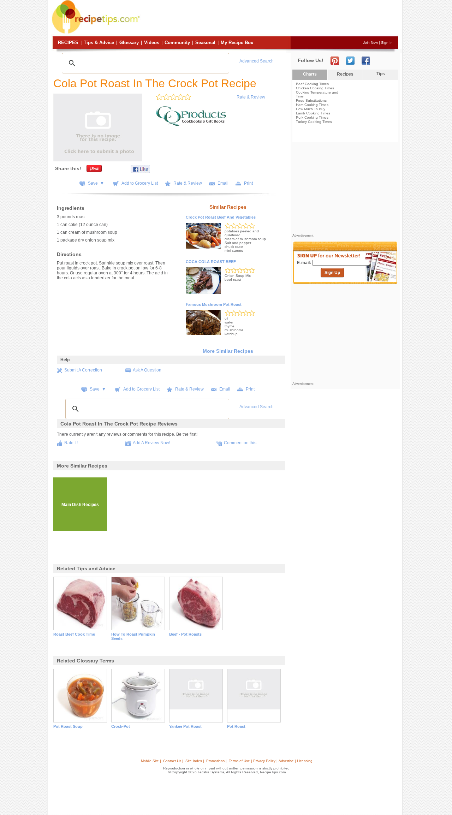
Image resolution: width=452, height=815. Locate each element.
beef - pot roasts (185, 634)
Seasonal (205, 42)
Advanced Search (256, 61)
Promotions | (216, 761)
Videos (151, 42)
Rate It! (71, 442)
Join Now (370, 42)
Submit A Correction (83, 370)
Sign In (387, 42)
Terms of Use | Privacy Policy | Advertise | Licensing (271, 761)
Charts (310, 74)
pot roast (236, 726)
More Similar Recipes (228, 351)
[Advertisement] (269, 19)
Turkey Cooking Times (314, 122)
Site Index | (194, 761)
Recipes (68, 42)
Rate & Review (251, 97)
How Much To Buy (310, 109)
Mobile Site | (151, 761)
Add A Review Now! (151, 442)
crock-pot (120, 726)
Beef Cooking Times (312, 84)
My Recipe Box (237, 42)
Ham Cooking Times (312, 105)
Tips (380, 73)
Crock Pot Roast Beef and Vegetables (221, 217)
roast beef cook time (74, 634)
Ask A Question (147, 370)
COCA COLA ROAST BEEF (211, 262)
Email (223, 183)
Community (177, 42)
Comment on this (240, 442)
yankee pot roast (185, 726)
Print (248, 183)
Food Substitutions (311, 100)
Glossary (129, 42)
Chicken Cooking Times (315, 88)
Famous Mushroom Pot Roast (214, 304)
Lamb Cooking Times (313, 113)
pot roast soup (68, 726)
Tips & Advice (99, 42)
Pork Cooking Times (312, 117)
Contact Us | (173, 761)
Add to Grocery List (139, 183)
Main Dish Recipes (80, 504)
